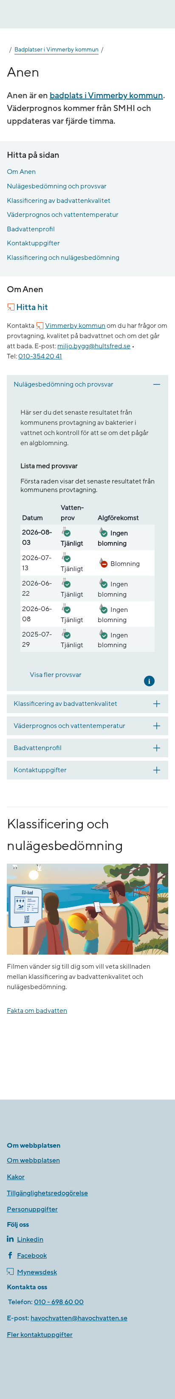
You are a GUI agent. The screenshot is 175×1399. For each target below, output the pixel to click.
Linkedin (30, 1239)
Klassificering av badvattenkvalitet (58, 200)
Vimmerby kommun (75, 325)
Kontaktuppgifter (33, 243)
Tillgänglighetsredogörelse (47, 1193)
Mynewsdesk (37, 1272)
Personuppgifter (32, 1209)
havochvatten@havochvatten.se (79, 1318)
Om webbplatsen (33, 1160)
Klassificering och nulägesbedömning (63, 257)
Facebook (32, 1255)
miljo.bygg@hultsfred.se (93, 346)
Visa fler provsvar (56, 675)
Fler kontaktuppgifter (40, 1335)
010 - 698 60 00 (59, 1302)
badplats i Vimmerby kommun (106, 95)
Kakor (16, 1177)
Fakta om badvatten (37, 1011)
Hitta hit (32, 307)
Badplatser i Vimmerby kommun (56, 50)
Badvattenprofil (31, 229)
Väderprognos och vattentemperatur (63, 214)
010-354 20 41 (40, 356)
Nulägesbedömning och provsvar (57, 186)
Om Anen (21, 172)
